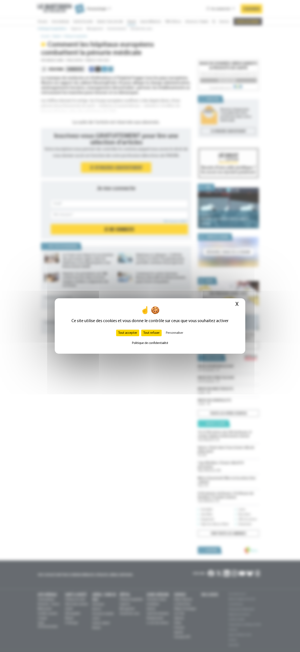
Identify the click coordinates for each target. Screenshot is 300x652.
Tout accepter (127, 333)
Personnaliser (174, 333)
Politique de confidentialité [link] (150, 343)
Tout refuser (151, 333)
